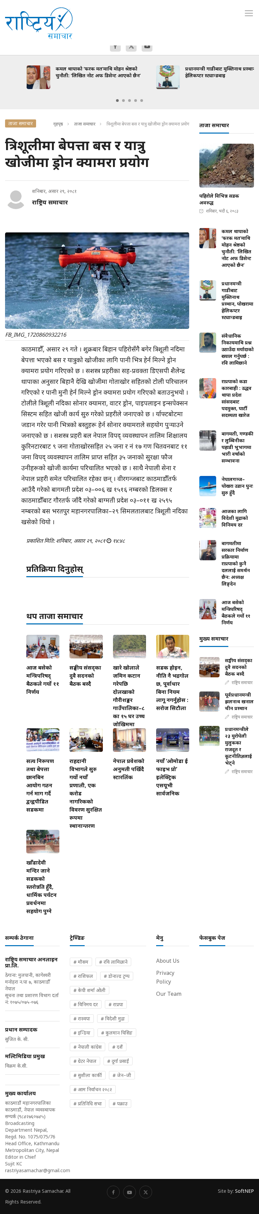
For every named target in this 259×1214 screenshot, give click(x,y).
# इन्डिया (82, 1032)
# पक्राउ (120, 1103)
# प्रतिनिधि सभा (88, 1103)
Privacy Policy (165, 977)
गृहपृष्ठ (58, 124)
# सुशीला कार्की (88, 1075)
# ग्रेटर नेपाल (85, 1061)
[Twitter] (131, 46)
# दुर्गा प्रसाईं (118, 1061)
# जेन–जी (122, 1075)
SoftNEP (244, 1191)
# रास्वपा (82, 1018)
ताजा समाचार (84, 124)
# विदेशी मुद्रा (113, 1018)
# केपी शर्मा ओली (90, 990)
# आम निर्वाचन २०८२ (93, 1089)
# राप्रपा (116, 1004)
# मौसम (81, 962)
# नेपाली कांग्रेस (88, 1047)
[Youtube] (147, 46)
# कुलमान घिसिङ (117, 1032)
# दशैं (117, 1047)
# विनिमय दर (86, 1004)
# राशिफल (83, 976)
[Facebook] (115, 46)
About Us (167, 960)
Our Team (168, 993)
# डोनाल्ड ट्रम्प (117, 976)
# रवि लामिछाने (113, 962)
